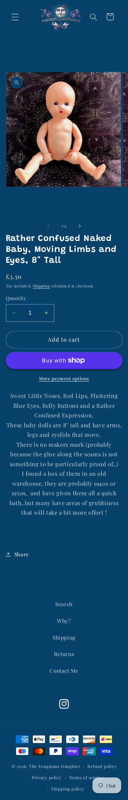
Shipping (41, 285)
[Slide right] (79, 225)
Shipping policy (67, 788)
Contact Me (64, 670)
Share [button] (21, 554)
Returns (64, 653)
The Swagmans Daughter (54, 766)
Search (64, 604)
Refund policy (101, 766)
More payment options (64, 378)
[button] (15, 17)
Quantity (16, 298)
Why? (64, 620)
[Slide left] (48, 225)
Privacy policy (46, 777)
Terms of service (86, 777)
